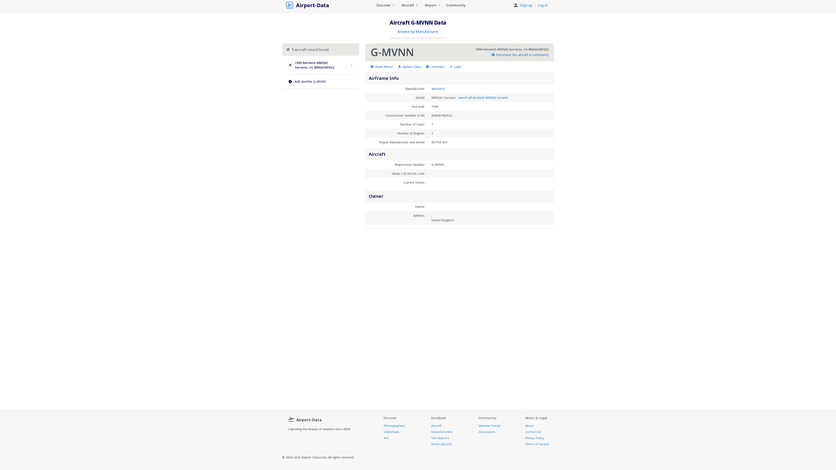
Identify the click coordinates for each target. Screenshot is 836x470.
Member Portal (489, 426)
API (386, 438)
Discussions (487, 432)
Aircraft (436, 426)
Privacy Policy (534, 438)
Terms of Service (537, 444)
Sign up (526, 5)
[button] (530, 5)
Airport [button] (431, 5)
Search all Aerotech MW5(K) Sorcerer (483, 98)
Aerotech (438, 89)
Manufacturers (441, 432)
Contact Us (533, 432)
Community (456, 5)
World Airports (441, 444)
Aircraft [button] (407, 5)
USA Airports (440, 438)
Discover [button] (384, 5)
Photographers (394, 426)
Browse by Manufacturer (418, 31)
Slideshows (391, 432)
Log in (543, 5)
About (529, 426)
